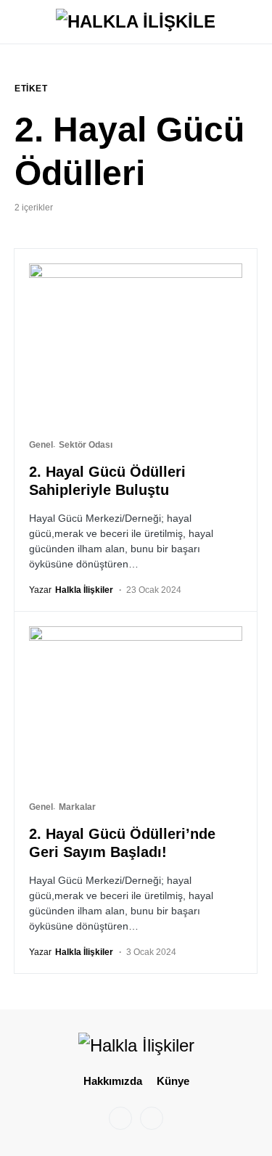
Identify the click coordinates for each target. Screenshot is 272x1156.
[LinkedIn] (151, 1118)
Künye (173, 1081)
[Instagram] (120, 1118)
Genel (41, 445)
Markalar (77, 807)
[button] (19, 21)
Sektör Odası (85, 445)
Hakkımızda (112, 1081)
